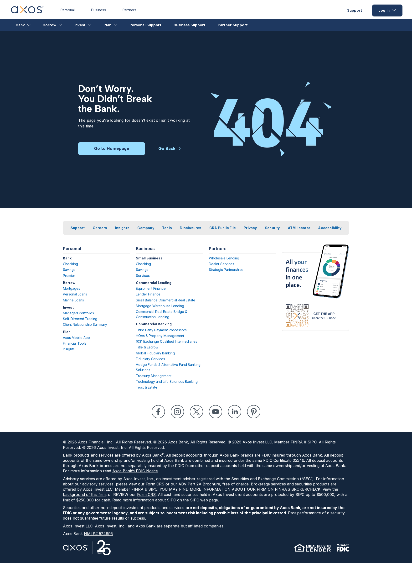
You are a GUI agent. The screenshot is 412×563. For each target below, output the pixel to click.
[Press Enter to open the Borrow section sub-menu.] (61, 25)
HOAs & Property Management (160, 336)
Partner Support (233, 25)
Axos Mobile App (76, 338)
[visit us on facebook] (158, 411)
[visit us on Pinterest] (253, 411)
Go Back (166, 148)
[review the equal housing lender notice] (312, 548)
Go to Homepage (111, 148)
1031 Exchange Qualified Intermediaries (166, 341)
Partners (129, 10)
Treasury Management (153, 376)
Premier (69, 276)
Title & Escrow (147, 347)
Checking (70, 264)
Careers (100, 228)
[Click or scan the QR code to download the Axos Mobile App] (315, 287)
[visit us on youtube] (215, 411)
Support (354, 10)
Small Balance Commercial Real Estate (165, 300)
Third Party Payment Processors (161, 330)
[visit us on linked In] (234, 411)
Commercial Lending (153, 283)
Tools (167, 228)
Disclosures (190, 228)
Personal (67, 10)
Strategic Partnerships (226, 270)
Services (143, 276)
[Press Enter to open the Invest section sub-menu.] (90, 25)
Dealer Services (221, 264)
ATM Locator (299, 228)
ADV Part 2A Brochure (199, 484)
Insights (122, 228)
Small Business (149, 258)
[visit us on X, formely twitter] (196, 411)
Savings (69, 270)
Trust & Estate (146, 387)
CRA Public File (222, 228)
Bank (20, 25)
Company (145, 228)
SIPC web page (204, 500)
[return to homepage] (27, 12)
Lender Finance (148, 294)
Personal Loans (75, 294)
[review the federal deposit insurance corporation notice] (342, 548)
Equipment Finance (151, 288)
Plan (107, 25)
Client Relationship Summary (85, 324)
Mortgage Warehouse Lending (160, 306)
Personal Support (145, 25)
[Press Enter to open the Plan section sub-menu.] (116, 25)
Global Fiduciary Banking (155, 353)
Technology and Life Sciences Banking (167, 381)
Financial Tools (74, 343)
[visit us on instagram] (177, 411)
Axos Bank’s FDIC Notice (135, 470)
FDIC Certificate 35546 (283, 460)
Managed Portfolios (78, 313)
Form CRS (155, 484)
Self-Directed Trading (80, 319)
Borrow (49, 25)
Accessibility (329, 228)
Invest (80, 25)
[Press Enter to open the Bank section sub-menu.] (29, 25)
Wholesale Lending (224, 258)
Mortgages (71, 288)
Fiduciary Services (150, 359)
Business (98, 10)
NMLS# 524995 (98, 533)
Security (272, 228)
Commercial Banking (154, 324)
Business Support (190, 25)
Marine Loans (73, 300)
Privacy (250, 228)
